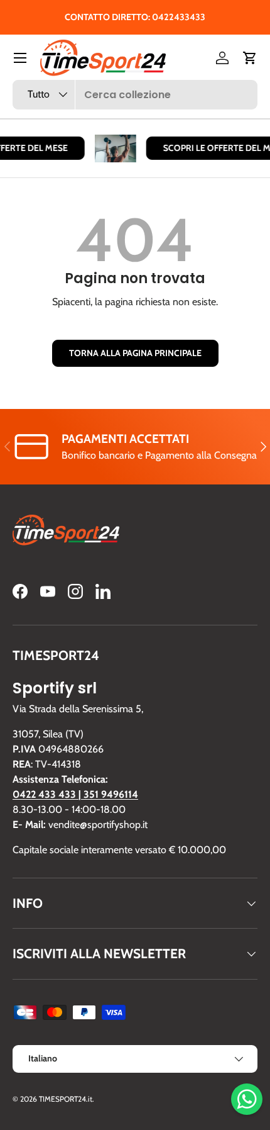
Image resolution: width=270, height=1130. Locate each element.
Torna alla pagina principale (135, 353)
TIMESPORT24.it (65, 1099)
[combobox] (135, 94)
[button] (250, 58)
